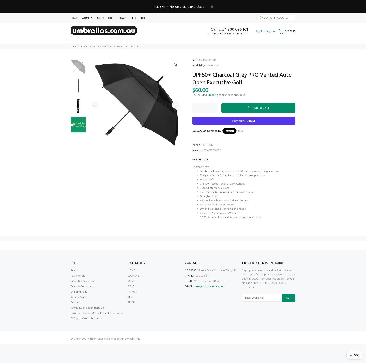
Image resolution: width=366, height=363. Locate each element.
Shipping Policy (79, 292)
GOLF (131, 286)
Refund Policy (79, 297)
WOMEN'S (134, 276)
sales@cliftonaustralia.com (209, 286)
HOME (131, 270)
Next (175, 105)
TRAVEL (132, 292)
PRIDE (131, 302)
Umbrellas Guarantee (83, 281)
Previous (95, 105)
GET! (288, 298)
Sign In (259, 31)
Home (73, 46)
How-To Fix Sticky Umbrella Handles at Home (97, 313)
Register (270, 31)
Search (75, 270)
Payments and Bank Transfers (87, 308)
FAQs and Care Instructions (86, 318)
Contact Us (77, 302)
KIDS (130, 297)
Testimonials (78, 276)
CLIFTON (208, 145)
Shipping (213, 95)
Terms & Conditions (82, 286)
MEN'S (131, 281)
